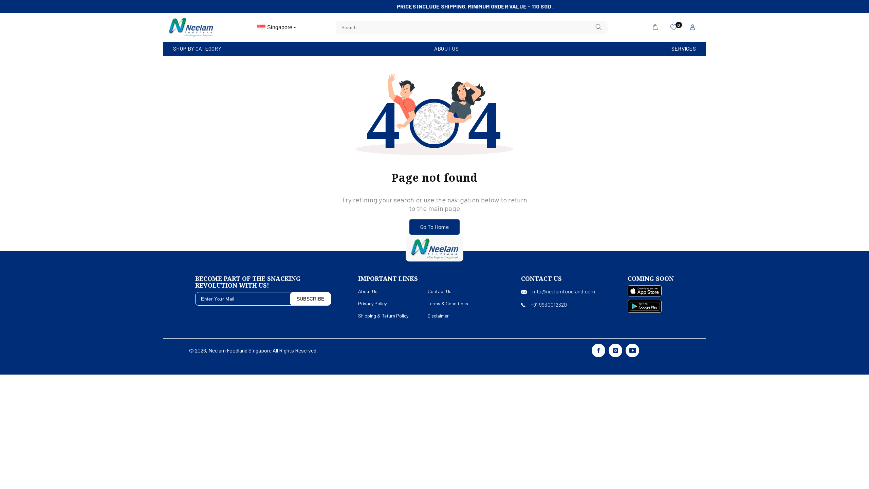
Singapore (280, 27)
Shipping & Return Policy (383, 316)
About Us (446, 48)
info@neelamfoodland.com (563, 291)
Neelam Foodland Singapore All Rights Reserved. (263, 350)
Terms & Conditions (448, 303)
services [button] (683, 48)
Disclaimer (438, 316)
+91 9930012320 (549, 304)
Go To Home (434, 226)
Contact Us (439, 291)
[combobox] (472, 27)
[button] (197, 49)
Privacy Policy (372, 303)
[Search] (598, 27)
